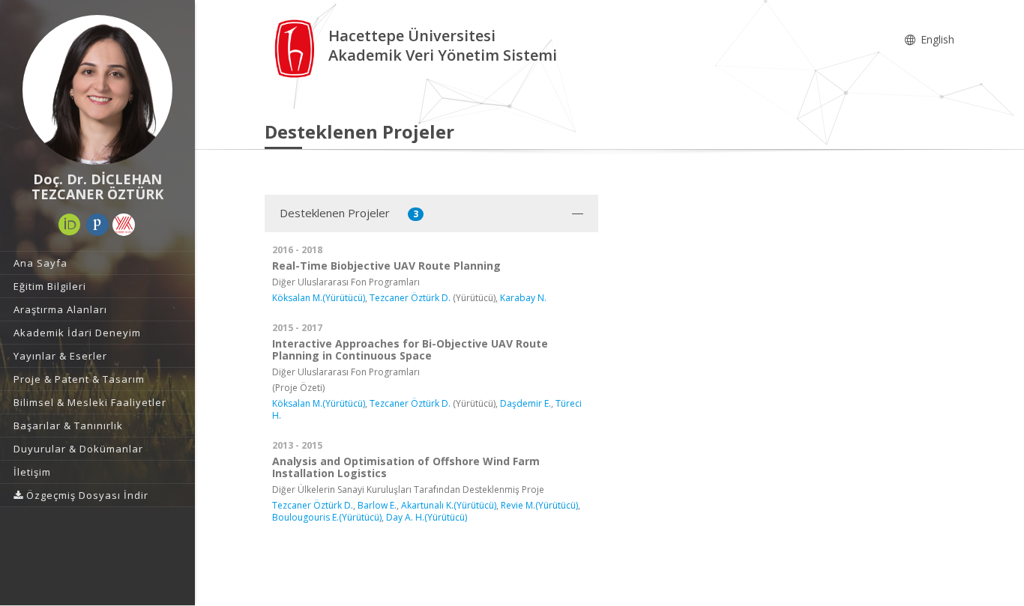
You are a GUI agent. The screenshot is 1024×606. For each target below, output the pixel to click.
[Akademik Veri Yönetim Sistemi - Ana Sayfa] (296, 47)
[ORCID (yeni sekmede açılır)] (69, 224)
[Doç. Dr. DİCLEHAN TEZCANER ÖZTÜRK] (97, 90)
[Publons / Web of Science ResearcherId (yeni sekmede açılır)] (97, 224)
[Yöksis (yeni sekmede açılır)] (123, 224)
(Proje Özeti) (298, 387)
